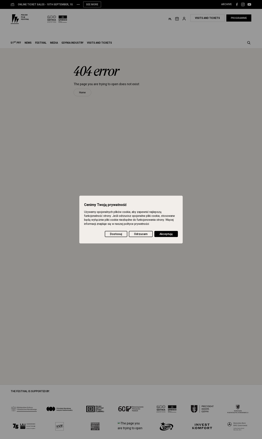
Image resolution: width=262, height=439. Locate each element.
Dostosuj (116, 234)
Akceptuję (166, 234)
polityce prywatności (136, 224)
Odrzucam (141, 234)
